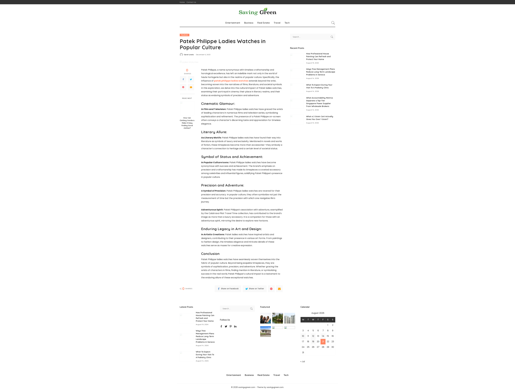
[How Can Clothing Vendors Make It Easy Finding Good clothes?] (187, 108)
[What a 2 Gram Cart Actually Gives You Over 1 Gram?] (297, 120)
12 (313, 336)
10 (303, 336)
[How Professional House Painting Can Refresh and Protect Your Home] (297, 58)
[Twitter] (191, 79)
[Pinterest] (183, 87)
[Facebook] (183, 79)
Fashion (184, 35)
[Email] (191, 87)
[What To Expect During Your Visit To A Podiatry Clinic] (297, 88)
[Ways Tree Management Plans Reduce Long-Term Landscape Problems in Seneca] (297, 74)
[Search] (333, 23)
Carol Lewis (189, 54)
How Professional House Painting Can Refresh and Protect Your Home (318, 56)
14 (323, 336)
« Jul (302, 361)
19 (313, 341)
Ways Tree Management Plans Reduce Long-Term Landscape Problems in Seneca (320, 72)
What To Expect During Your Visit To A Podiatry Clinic (205, 355)
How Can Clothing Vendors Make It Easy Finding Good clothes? (187, 123)
